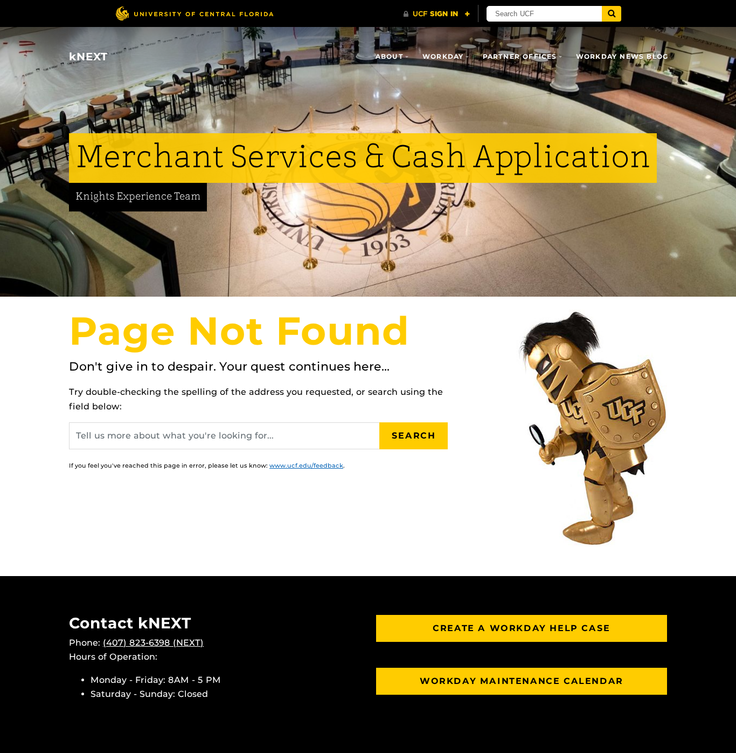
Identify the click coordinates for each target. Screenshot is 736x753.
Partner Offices (520, 56)
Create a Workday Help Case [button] (521, 628)
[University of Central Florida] (194, 13)
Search (414, 435)
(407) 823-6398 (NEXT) (153, 643)
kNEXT (88, 56)
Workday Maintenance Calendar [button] (521, 681)
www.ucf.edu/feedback (306, 465)
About (390, 56)
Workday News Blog (622, 56)
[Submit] (611, 14)
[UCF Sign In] (436, 14)
